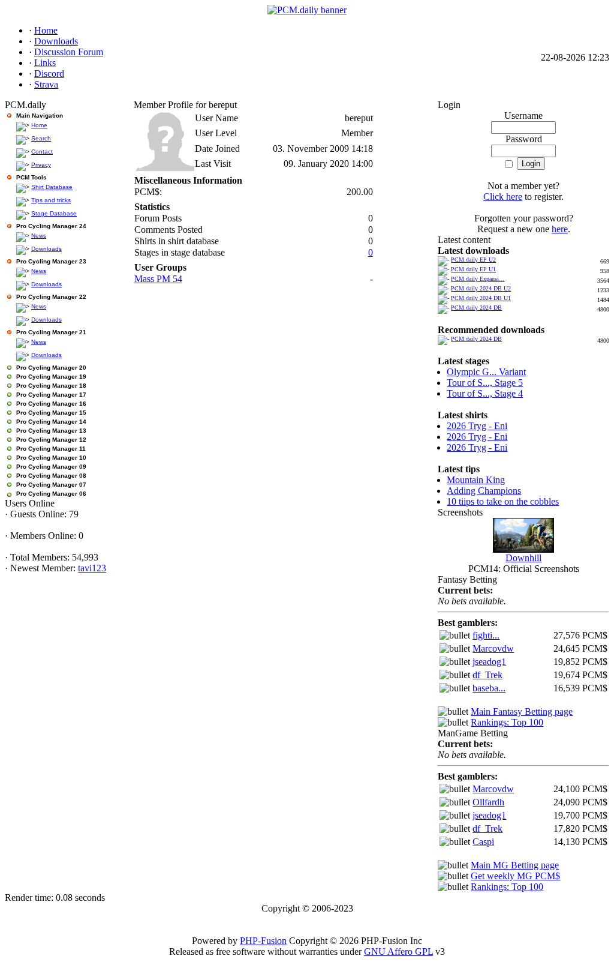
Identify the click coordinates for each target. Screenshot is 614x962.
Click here (502, 196)
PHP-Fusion (263, 941)
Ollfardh (488, 802)
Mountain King (476, 480)
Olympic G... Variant (486, 372)
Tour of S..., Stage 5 (485, 382)
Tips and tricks (51, 200)
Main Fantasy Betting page (522, 711)
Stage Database (54, 213)
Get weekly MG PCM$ (515, 876)
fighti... (485, 635)
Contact (42, 151)
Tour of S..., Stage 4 (485, 393)
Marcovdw (493, 648)
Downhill (523, 558)
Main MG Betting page (515, 865)
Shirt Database (52, 187)
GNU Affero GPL (398, 951)
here (560, 229)
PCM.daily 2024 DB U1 (481, 298)
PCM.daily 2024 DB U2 (481, 288)
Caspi (483, 842)
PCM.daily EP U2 (473, 259)
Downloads (46, 248)
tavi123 (92, 568)
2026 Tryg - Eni (477, 426)
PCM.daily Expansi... (477, 278)
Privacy (41, 164)
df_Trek (487, 675)
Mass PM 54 (158, 279)
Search (41, 138)
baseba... (488, 688)
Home (39, 125)
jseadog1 (489, 662)
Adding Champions (484, 491)
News (38, 235)
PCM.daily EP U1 (473, 269)
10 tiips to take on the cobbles (503, 501)
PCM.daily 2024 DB (476, 307)
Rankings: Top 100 (507, 722)
